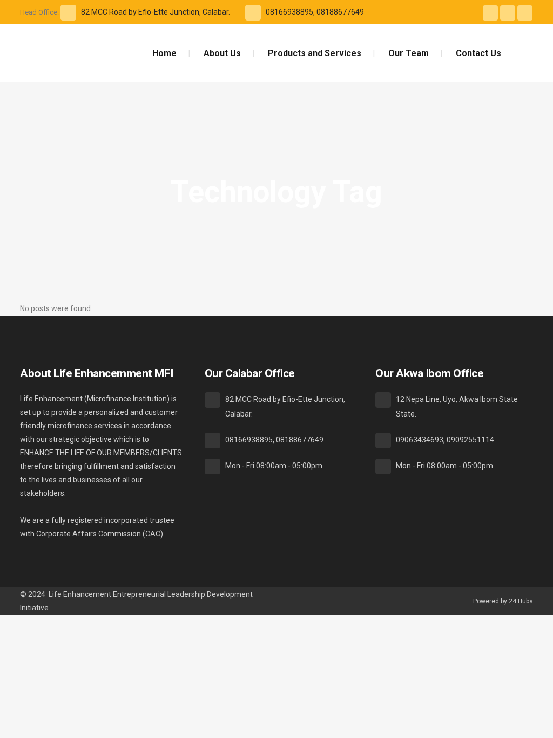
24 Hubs (521, 601)
